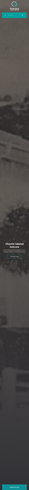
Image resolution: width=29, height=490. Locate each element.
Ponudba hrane (14, 256)
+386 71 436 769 (10, 15)
